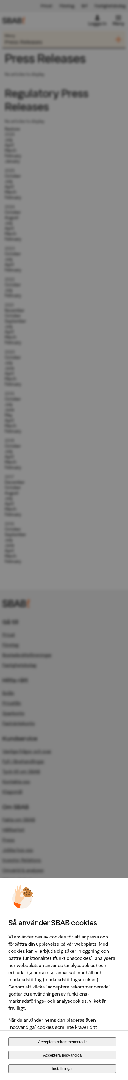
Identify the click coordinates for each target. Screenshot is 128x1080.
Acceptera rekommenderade (62, 1042)
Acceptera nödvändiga (62, 1055)
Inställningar (62, 1068)
